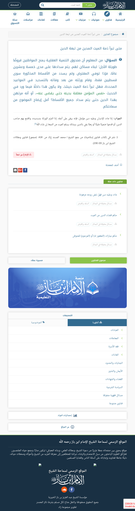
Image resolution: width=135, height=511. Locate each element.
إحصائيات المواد (65, 415)
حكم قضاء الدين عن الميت (104, 215)
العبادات (115, 330)
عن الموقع (66, 427)
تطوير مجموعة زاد (67, 507)
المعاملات (114, 338)
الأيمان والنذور (115, 371)
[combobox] (64, 5)
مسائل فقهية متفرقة (113, 395)
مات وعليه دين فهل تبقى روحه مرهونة (98, 195)
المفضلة (14, 5)
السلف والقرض (88, 155)
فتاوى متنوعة (116, 403)
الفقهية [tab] (96, 322)
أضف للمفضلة (112, 165)
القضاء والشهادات (114, 379)
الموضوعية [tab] (37, 322)
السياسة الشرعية (114, 387)
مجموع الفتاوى (110, 34)
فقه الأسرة (113, 346)
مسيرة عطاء (37, 260)
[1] (36, 123)
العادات (115, 355)
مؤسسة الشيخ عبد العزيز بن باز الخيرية (67, 497)
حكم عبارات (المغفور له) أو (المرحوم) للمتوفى (94, 236)
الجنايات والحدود (114, 363)
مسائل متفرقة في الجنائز (107, 155)
